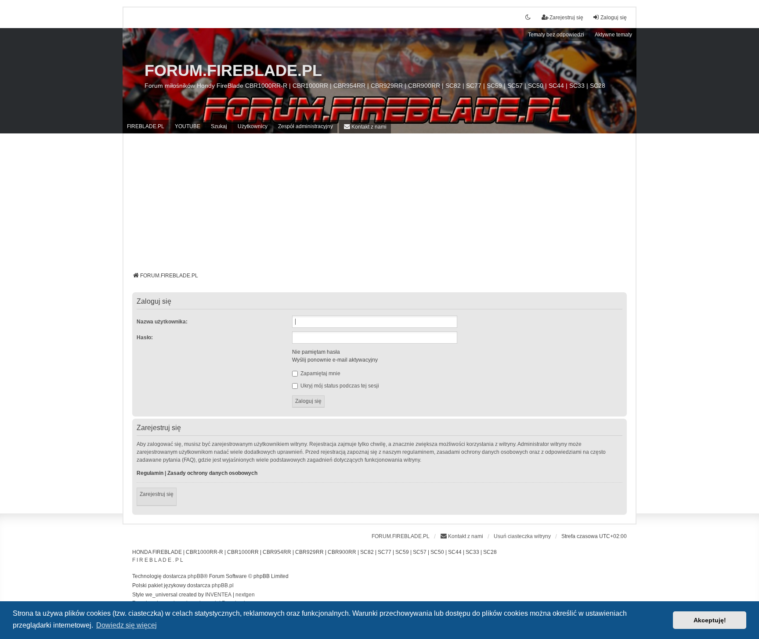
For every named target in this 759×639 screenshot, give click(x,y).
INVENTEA (218, 595)
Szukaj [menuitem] (219, 126)
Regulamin (150, 473)
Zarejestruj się (156, 494)
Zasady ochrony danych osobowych (212, 473)
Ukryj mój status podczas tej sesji (339, 386)
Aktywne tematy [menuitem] (613, 35)
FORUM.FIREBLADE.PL (233, 70)
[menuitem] (365, 126)
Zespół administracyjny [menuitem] (305, 126)
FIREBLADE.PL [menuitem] (145, 126)
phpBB (196, 576)
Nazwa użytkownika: (162, 322)
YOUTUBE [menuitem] (187, 126)
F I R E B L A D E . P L (157, 560)
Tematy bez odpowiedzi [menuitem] (556, 35)
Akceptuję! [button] (710, 620)
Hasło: (145, 337)
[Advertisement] (379, 205)
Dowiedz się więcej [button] (126, 625)
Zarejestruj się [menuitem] (566, 17)
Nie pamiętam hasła (316, 352)
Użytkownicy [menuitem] (252, 126)
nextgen (245, 595)
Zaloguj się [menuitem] (613, 17)
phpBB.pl (223, 585)
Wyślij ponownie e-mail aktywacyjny (335, 360)
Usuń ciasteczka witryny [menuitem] (522, 536)
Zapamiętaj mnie (319, 373)
